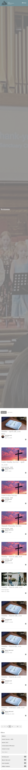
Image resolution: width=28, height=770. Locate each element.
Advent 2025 (5, 742)
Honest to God (5, 749)
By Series (10, 412)
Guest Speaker (14, 763)
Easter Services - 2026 (7, 739)
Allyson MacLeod (14, 760)
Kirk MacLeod (14, 757)
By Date (4, 412)
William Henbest (14, 766)
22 (17, 726)
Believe (4, 736)
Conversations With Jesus (8, 745)
